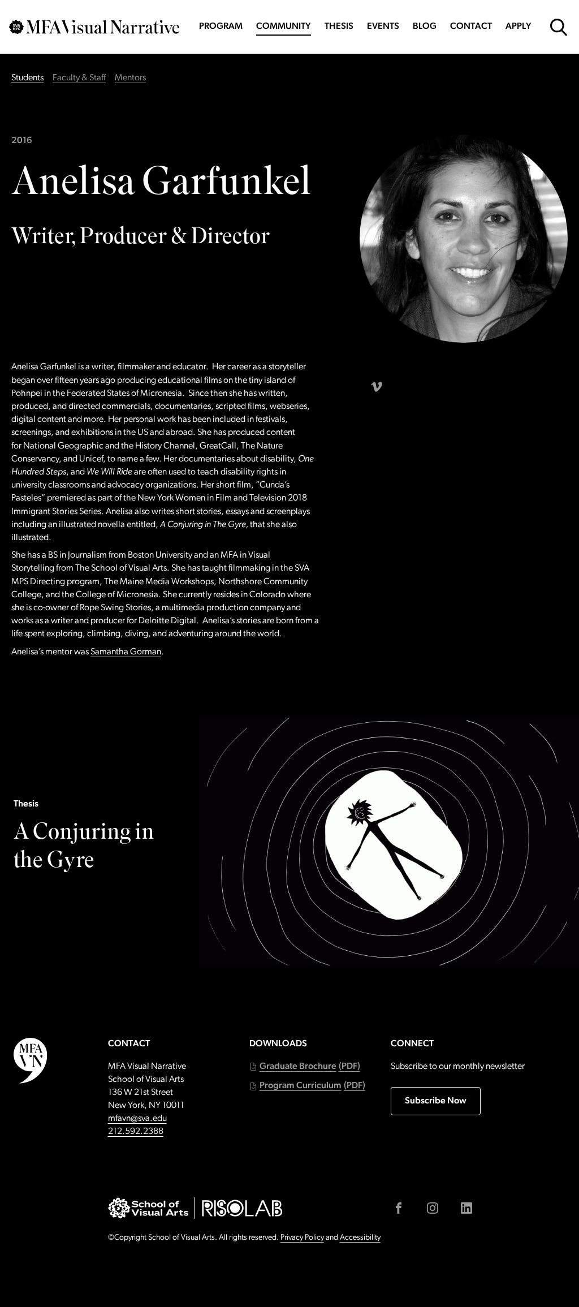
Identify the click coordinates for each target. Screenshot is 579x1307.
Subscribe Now (435, 1101)
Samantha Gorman (125, 652)
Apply (518, 26)
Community (283, 26)
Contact (471, 26)
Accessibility (360, 1237)
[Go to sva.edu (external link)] (148, 1208)
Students (27, 78)
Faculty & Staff (79, 78)
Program (221, 26)
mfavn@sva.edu (137, 1118)
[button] (304, 1066)
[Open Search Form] (559, 27)
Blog (425, 26)
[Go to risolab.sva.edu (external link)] (242, 1208)
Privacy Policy (302, 1237)
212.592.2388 (135, 1131)
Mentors (130, 78)
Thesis (339, 26)
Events (383, 26)
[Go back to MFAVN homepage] (94, 27)
